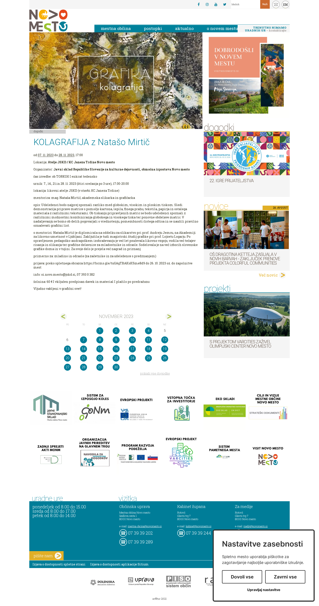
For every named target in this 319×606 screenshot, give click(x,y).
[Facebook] (198, 4)
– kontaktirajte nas (265, 29)
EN (285, 4)
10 (132, 340)
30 (116, 367)
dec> (168, 316)
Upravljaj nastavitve (263, 590)
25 (148, 358)
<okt (63, 316)
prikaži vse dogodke (155, 373)
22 (100, 358)
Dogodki (38, 131)
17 (132, 349)
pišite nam (43, 555)
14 (84, 349)
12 (165, 340)
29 (100, 367)
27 (67, 367)
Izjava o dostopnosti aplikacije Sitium (119, 564)
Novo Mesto (58, 20)
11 (148, 340)
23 (116, 358)
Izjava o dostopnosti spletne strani (59, 564)
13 (67, 349)
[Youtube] (216, 4)
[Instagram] (207, 4)
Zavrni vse (285, 577)
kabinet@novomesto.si (198, 526)
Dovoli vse (242, 577)
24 (132, 358)
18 (148, 349)
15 (100, 349)
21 (84, 358)
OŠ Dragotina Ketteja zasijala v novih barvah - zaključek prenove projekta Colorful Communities (245, 259)
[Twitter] (224, 4)
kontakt (276, 4)
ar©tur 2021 (159, 598)
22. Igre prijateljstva (231, 180)
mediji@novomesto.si (255, 526)
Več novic (268, 275)
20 (67, 358)
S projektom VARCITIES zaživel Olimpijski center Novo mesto (240, 344)
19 (165, 349)
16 (116, 349)
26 (165, 358)
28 (84, 367)
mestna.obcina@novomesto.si (145, 526)
